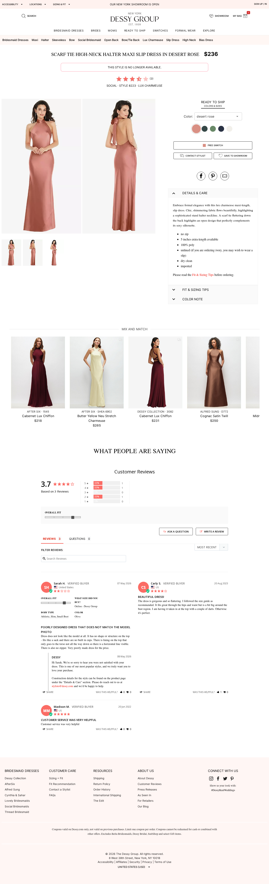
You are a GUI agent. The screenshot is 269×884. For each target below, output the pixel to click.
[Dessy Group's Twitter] (226, 778)
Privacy (147, 862)
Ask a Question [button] (178, 531)
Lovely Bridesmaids (17, 800)
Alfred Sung (12, 789)
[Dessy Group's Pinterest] (233, 778)
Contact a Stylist (59, 789)
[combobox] (215, 116)
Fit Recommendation (62, 784)
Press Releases (147, 789)
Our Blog (143, 806)
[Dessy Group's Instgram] (212, 778)
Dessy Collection (15, 778)
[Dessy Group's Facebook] (219, 778)
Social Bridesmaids (17, 806)
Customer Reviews (149, 784)
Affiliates (121, 862)
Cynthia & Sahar (15, 795)
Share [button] (49, 692)
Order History (101, 789)
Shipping (98, 778)
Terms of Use (162, 862)
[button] (42, 167)
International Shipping (107, 795)
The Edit (98, 800)
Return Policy (101, 784)
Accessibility (106, 862)
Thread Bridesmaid (17, 812)
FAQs (52, 795)
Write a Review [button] (214, 531)
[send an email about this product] (224, 176)
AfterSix (10, 784)
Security (134, 862)
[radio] (119, 79)
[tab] (213, 104)
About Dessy (146, 778)
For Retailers (145, 800)
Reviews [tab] (49, 538)
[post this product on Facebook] (201, 176)
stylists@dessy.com (62, 686)
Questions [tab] (77, 538)
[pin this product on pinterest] (213, 176)
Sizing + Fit (56, 778)
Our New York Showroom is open (134, 4)
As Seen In (144, 795)
